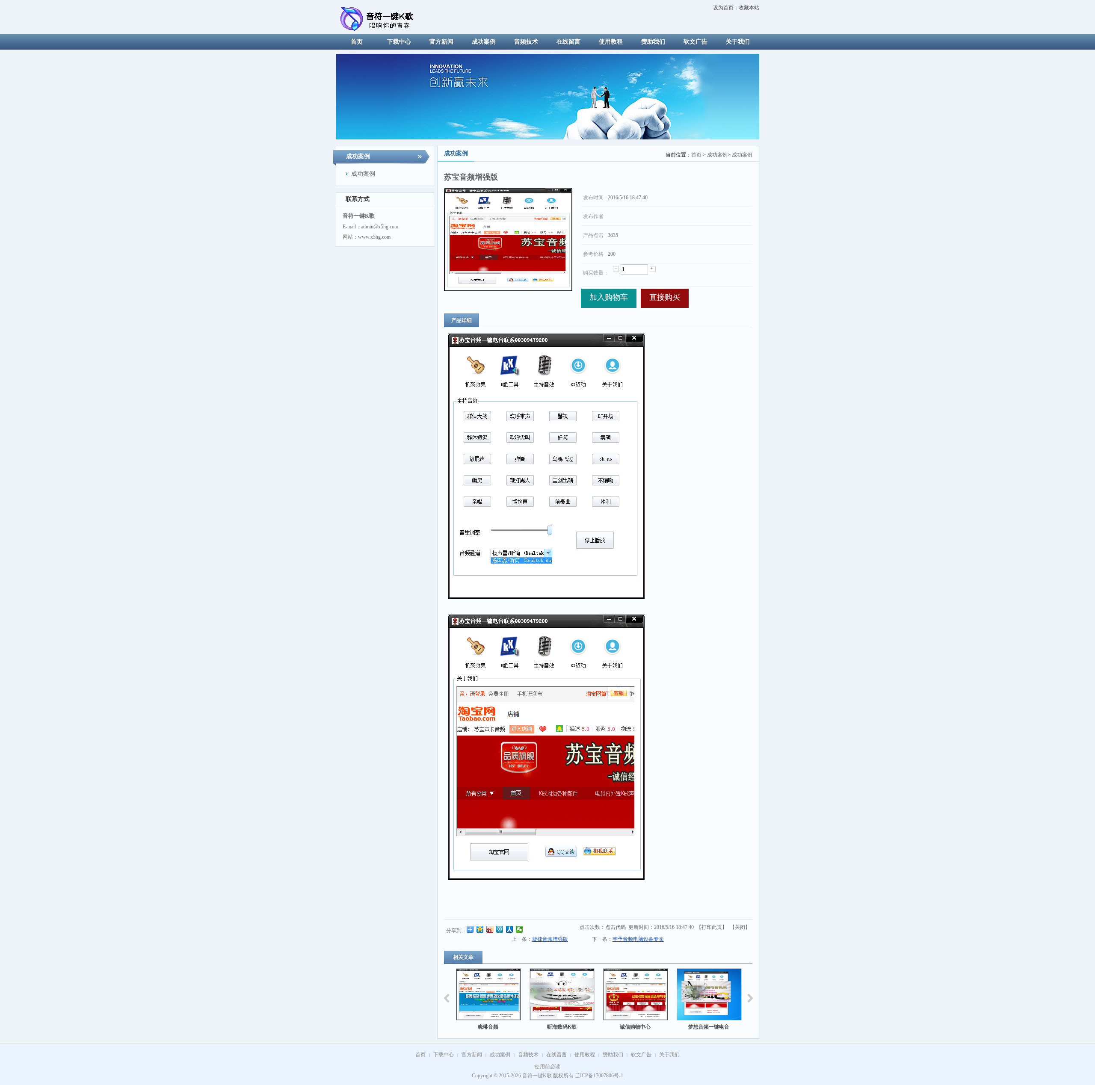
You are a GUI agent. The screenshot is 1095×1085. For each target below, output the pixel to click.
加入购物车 (608, 297)
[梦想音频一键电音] (658, 994)
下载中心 (443, 1055)
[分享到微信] (519, 929)
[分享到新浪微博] (490, 929)
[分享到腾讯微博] (499, 929)
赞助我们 (613, 1055)
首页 (696, 155)
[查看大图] (508, 239)
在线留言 (556, 1055)
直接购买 (664, 297)
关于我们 (669, 1055)
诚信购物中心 (584, 1027)
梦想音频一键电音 (657, 1027)
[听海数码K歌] (511, 994)
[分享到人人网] (509, 929)
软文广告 (641, 1055)
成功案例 (717, 155)
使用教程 (584, 1055)
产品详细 (461, 320)
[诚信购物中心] (584, 994)
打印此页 (711, 927)
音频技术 (528, 1055)
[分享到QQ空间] (480, 929)
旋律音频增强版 (550, 939)
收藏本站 (749, 8)
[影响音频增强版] (731, 994)
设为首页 (723, 8)
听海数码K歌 (511, 1027)
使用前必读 (547, 1067)
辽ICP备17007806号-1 (599, 1076)
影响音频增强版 (731, 1027)
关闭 (740, 927)
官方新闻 (472, 1055)
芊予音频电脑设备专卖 (638, 939)
